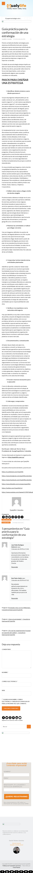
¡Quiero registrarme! (16, 797)
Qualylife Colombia (7, 39)
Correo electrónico (10, 681)
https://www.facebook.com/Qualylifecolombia (17, 480)
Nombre (5, 672)
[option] (17, 18)
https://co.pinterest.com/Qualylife (12, 472)
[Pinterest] (15, 517)
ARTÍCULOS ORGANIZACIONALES (21, 519)
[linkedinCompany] (16, 717)
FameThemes (16, 867)
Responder (14, 567)
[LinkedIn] (6, 517)
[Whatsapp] (12, 517)
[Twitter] (9, 517)
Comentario (6, 649)
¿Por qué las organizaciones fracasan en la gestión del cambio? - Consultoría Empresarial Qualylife (16, 633)
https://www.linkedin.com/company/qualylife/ (16, 484)
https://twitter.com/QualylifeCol (12, 488)
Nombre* (7, 771)
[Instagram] (10, 717)
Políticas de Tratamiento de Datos (12, 865)
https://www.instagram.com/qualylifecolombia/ (17, 476)
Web (3, 690)
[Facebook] (3, 517)
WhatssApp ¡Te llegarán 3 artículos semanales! (14, 785)
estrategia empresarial (17, 522)
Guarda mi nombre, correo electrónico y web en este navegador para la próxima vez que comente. (15, 701)
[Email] (19, 517)
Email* (6, 778)
